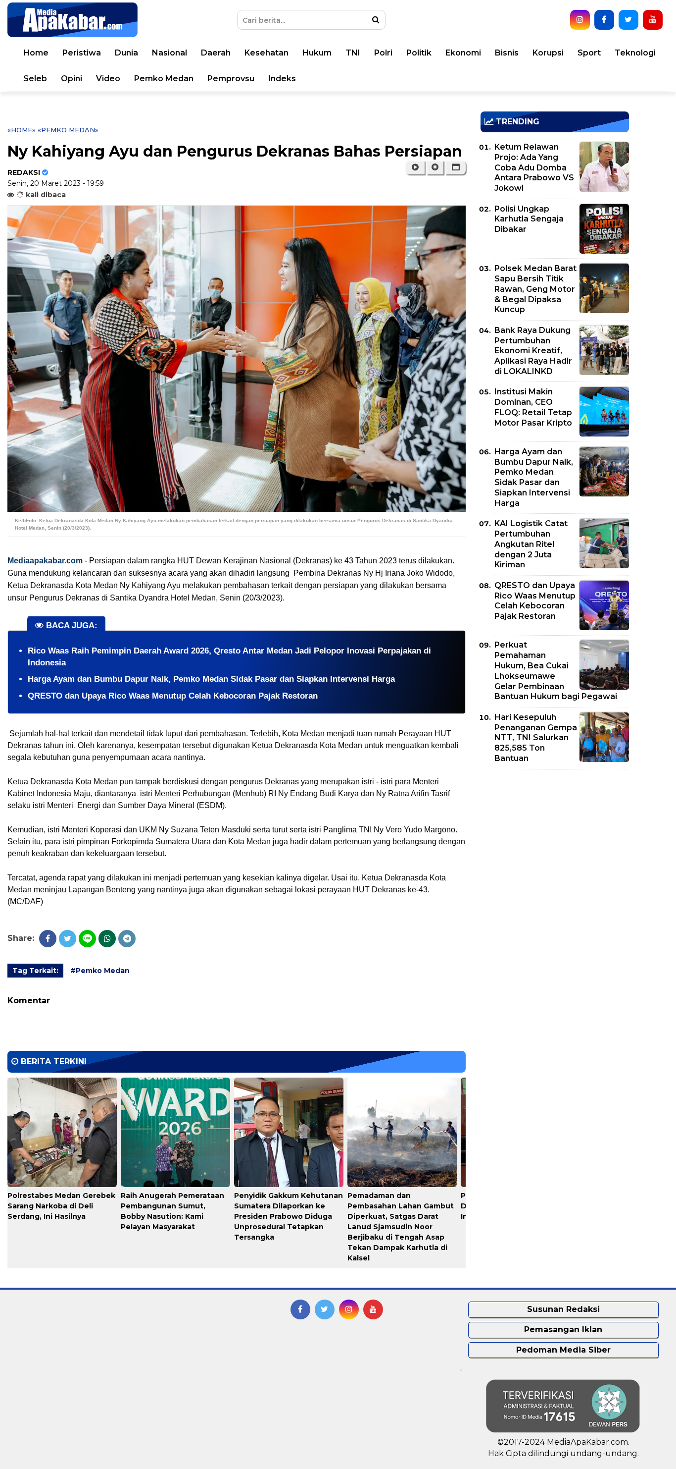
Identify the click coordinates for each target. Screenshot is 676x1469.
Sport (589, 52)
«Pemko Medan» (68, 130)
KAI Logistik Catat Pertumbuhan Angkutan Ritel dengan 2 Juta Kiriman (531, 544)
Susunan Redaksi (563, 1309)
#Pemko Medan (100, 970)
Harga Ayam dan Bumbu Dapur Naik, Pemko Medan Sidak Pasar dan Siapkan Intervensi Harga (211, 679)
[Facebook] (47, 938)
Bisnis (507, 52)
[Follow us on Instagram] (580, 20)
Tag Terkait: (35, 970)
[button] (455, 167)
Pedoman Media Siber (563, 1350)
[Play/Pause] (415, 167)
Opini (71, 78)
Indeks (282, 78)
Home (35, 52)
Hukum (317, 52)
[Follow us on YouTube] (653, 20)
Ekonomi (463, 52)
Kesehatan (266, 52)
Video (108, 78)
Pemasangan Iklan (563, 1329)
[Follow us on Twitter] (628, 20)
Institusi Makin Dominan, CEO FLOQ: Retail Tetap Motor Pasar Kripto (533, 407)
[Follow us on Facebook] (604, 20)
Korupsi (548, 52)
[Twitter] (67, 938)
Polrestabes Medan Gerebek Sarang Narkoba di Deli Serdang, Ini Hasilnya (61, 1206)
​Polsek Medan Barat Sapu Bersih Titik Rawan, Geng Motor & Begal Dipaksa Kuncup (535, 289)
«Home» (21, 130)
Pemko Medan (163, 78)
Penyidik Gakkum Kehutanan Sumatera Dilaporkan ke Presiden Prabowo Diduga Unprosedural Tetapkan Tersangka (288, 1216)
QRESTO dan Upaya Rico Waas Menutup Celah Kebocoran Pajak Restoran (173, 696)
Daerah (216, 52)
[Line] (87, 938)
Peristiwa (81, 52)
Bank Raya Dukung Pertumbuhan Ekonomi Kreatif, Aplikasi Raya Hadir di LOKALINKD (533, 351)
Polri (383, 52)
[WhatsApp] (107, 938)
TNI (352, 52)
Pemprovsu (230, 78)
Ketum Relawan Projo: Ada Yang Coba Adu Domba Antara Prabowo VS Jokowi (534, 167)
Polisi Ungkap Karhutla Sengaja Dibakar (529, 219)
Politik (419, 52)
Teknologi (635, 52)
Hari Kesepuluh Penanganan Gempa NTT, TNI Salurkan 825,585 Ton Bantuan (535, 737)
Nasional (169, 52)
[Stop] (435, 167)
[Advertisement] (555, 846)
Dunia (126, 52)
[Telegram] (127, 938)
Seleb (35, 78)
